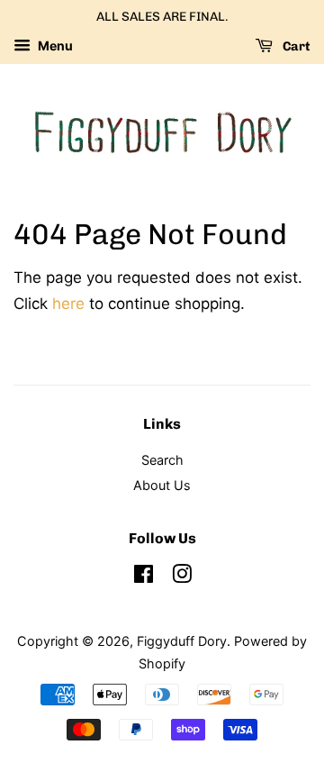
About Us (162, 485)
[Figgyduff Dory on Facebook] (143, 577)
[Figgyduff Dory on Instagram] (182, 577)
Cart (295, 46)
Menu (54, 45)
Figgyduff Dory (182, 641)
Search (162, 460)
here (68, 304)
